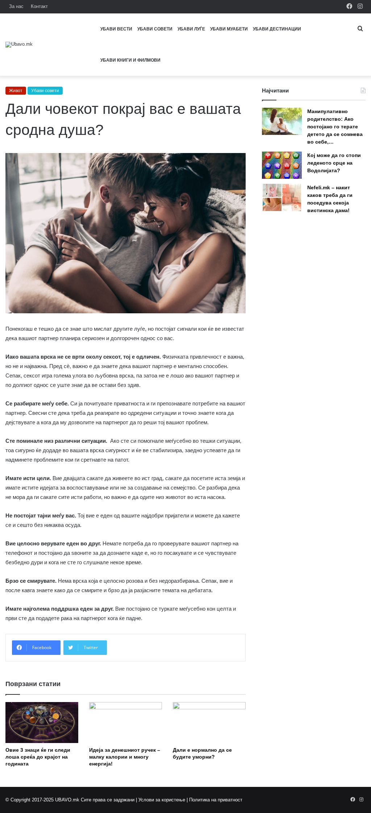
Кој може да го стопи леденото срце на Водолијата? (334, 162)
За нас (16, 6)
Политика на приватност (215, 799)
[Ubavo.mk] (19, 45)
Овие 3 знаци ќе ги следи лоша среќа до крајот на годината (37, 757)
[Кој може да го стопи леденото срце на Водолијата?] (282, 165)
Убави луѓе (191, 29)
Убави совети (154, 29)
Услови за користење (161, 799)
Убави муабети (229, 29)
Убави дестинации (277, 29)
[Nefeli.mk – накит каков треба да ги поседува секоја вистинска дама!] (282, 197)
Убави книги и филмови (130, 60)
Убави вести (116, 29)
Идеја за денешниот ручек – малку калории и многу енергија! (124, 757)
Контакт (39, 6)
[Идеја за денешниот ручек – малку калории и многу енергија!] (125, 722)
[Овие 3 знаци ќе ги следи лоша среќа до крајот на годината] (41, 722)
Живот (15, 90)
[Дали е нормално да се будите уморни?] (209, 722)
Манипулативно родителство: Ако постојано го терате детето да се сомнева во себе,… (335, 126)
